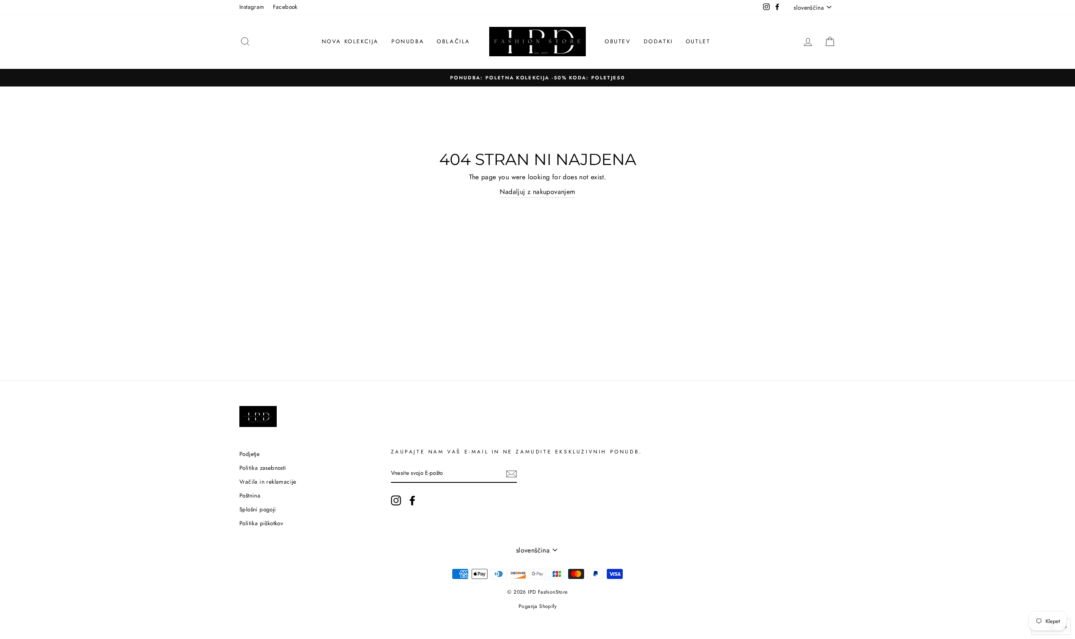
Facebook (285, 7)
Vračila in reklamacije (267, 481)
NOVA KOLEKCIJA (350, 41)
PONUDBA (407, 41)
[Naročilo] (511, 473)
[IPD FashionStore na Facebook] (412, 500)
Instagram (252, 7)
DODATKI (658, 41)
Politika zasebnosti (262, 468)
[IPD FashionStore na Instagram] (396, 500)
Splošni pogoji (257, 509)
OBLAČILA (453, 41)
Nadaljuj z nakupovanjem (537, 191)
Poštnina (249, 495)
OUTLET (698, 41)
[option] (537, 77)
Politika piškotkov (261, 523)
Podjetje (249, 454)
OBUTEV (618, 41)
